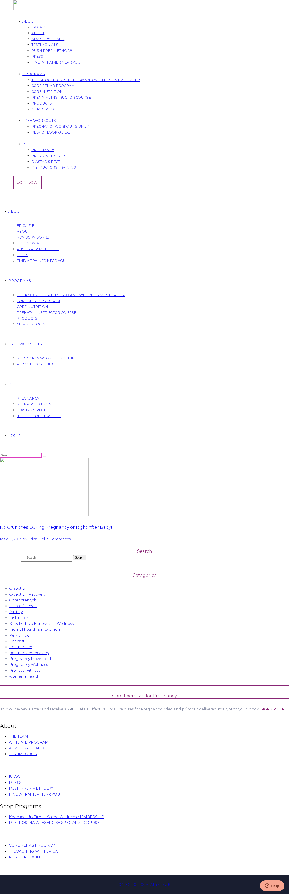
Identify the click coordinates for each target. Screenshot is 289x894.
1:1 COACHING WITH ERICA (33, 851)
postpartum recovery (29, 653)
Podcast (17, 641)
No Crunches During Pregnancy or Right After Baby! (56, 527)
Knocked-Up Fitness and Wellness (41, 623)
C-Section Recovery (27, 594)
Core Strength (23, 600)
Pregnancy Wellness (28, 664)
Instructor (18, 618)
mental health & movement (35, 629)
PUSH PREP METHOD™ (31, 788)
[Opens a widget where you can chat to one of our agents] (272, 886)
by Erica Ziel (34, 539)
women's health (24, 676)
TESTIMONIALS (23, 754)
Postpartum (20, 647)
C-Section (18, 588)
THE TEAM (18, 736)
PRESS (15, 782)
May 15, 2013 (10, 539)
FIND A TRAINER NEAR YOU (34, 794)
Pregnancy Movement (30, 659)
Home (6, 198)
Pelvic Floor (20, 635)
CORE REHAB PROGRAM (32, 845)
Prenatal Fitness (24, 670)
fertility (16, 612)
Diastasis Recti (23, 606)
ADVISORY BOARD (26, 748)
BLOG (14, 777)
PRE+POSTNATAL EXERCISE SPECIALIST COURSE (54, 823)
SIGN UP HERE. (274, 709)
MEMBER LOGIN (24, 857)
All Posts (20, 198)
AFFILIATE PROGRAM (29, 742)
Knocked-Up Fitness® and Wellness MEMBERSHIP (56, 817)
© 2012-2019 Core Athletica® (144, 885)
